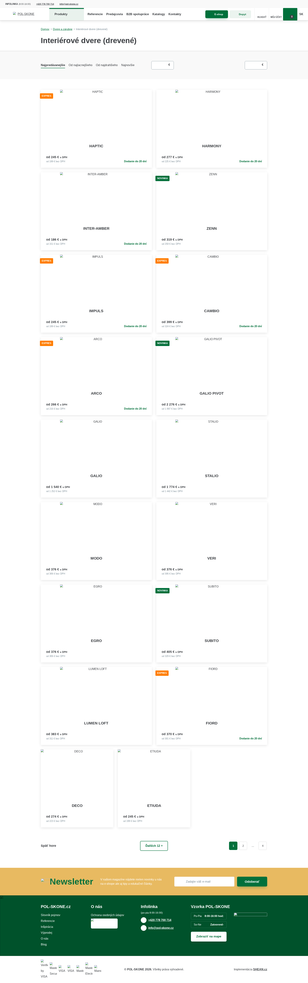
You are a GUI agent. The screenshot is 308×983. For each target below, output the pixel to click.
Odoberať (252, 881)
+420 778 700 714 (45, 4)
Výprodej (46, 932)
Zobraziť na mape (208, 936)
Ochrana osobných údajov (107, 915)
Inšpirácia (47, 926)
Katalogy (158, 14)
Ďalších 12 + (154, 845)
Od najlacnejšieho (80, 65)
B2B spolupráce (137, 14)
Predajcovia (114, 14)
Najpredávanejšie (53, 65)
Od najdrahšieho (107, 65)
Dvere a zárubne (62, 29)
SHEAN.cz (260, 969)
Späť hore (48, 845)
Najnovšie (127, 65)
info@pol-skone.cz (69, 4)
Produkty (61, 14)
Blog (44, 944)
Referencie (95, 14)
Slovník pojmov (50, 915)
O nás (44, 938)
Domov (45, 29)
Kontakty (174, 14)
